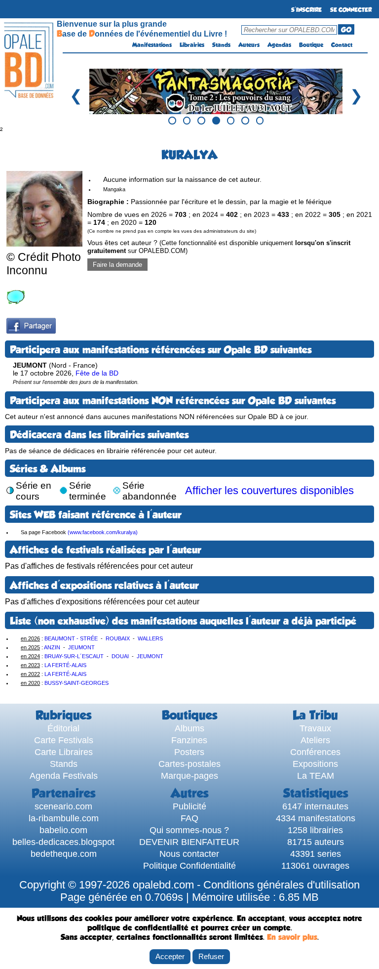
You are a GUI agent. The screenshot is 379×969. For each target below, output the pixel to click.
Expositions (315, 763)
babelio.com (63, 830)
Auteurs (249, 45)
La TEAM (315, 775)
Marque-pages (189, 775)
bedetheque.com (64, 853)
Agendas (279, 45)
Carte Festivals (63, 740)
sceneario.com (63, 806)
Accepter (170, 956)
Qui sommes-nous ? (189, 830)
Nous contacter (189, 853)
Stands (221, 45)
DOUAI (120, 656)
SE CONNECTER (351, 9)
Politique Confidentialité (189, 865)
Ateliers (315, 740)
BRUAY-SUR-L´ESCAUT (74, 656)
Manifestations (152, 45)
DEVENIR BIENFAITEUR (189, 842)
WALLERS (150, 638)
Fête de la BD (97, 373)
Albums (189, 728)
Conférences (315, 752)
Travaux (315, 728)
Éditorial (63, 728)
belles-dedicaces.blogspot (63, 842)
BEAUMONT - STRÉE (71, 638)
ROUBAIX (118, 638)
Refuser (211, 956)
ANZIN (52, 647)
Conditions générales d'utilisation (281, 885)
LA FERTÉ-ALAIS (65, 665)
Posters (189, 752)
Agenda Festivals (64, 775)
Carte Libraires (64, 752)
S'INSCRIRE (306, 9)
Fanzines (189, 740)
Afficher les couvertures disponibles (269, 491)
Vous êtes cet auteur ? (218, 246)
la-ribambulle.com (64, 818)
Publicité (189, 806)
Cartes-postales (189, 763)
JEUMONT (81, 647)
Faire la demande (117, 264)
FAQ (189, 818)
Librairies (192, 45)
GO (346, 30)
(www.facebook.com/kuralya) (103, 532)
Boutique (311, 45)
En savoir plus (292, 937)
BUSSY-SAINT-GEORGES (76, 683)
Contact (341, 45)
